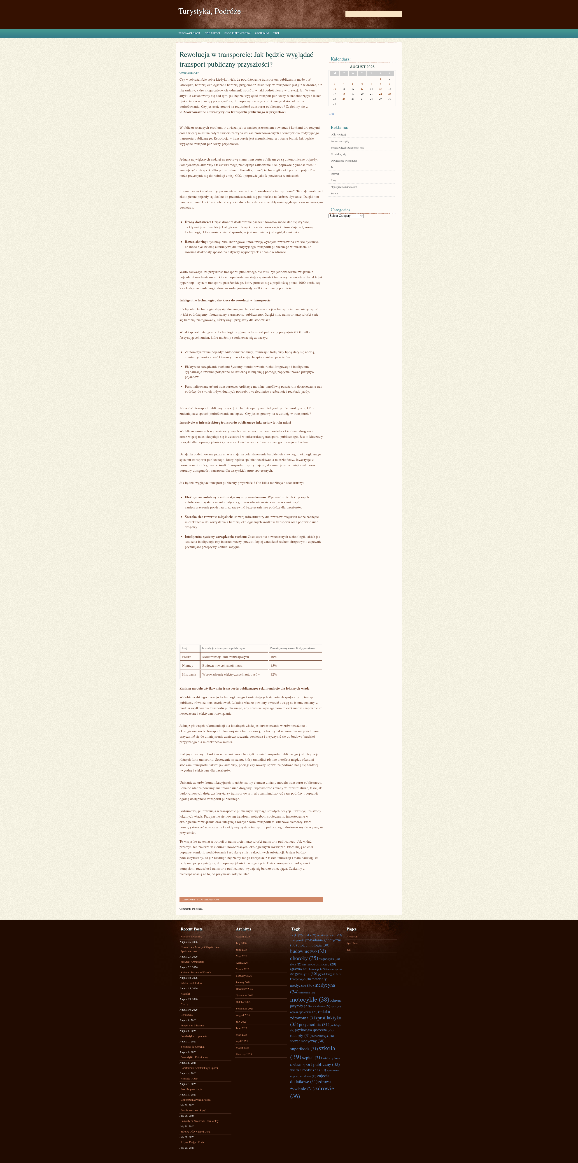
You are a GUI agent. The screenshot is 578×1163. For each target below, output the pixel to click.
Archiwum (262, 33)
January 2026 (243, 982)
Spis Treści (212, 33)
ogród (336, 1006)
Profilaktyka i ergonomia (194, 1036)
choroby (304, 958)
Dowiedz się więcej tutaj (344, 160)
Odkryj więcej (338, 134)
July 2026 (241, 943)
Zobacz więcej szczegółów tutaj (347, 147)
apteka (309, 935)
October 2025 (243, 1002)
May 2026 (241, 956)
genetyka (306, 973)
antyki (296, 935)
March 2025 (242, 1047)
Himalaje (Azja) (189, 1078)
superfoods (304, 1048)
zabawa (309, 1076)
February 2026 (244, 975)
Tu (332, 167)
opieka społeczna (303, 1012)
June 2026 (241, 949)
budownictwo (308, 951)
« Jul (331, 113)
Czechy (185, 1004)
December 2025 (244, 989)
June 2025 (241, 1028)
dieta (295, 964)
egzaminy (299, 969)
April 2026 (242, 962)
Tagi (276, 33)
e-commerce (323, 964)
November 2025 (244, 995)
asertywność (300, 940)
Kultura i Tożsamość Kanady (196, 972)
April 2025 (242, 1041)
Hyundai (185, 993)
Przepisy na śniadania (192, 1025)
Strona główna (189, 33)
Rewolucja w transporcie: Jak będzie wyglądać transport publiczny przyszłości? (246, 59)
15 (380, 88)
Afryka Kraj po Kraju (192, 1142)
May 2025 (241, 1034)
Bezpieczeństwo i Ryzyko (194, 1110)
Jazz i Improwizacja (191, 1089)
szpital (312, 1057)
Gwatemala (187, 1014)
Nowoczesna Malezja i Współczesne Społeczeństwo (200, 949)
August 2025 (243, 1015)
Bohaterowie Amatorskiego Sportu (199, 1068)
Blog (333, 180)
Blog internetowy (237, 33)
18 (344, 93)
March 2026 (242, 969)
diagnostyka (329, 959)
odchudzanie (320, 1006)
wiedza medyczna (308, 1069)
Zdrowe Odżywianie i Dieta (195, 1131)
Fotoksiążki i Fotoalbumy (194, 1057)
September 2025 (244, 1008)
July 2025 (241, 1021)
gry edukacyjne (329, 974)
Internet (335, 173)
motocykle (309, 999)
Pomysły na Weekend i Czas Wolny (200, 1121)
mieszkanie (307, 992)
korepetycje (300, 979)
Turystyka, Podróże (209, 11)
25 (344, 98)
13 (362, 88)
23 (389, 93)
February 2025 (244, 1054)
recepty (301, 1035)
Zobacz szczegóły (340, 141)
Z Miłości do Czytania (192, 1046)
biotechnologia (313, 945)
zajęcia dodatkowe (309, 1078)
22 (380, 93)
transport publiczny (317, 1064)
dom (306, 964)
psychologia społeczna (314, 1029)
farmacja (317, 969)
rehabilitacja (323, 1036)
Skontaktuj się (338, 154)
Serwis (334, 193)
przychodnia (314, 1024)
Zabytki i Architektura (192, 961)
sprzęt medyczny (307, 1040)
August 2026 (243, 936)
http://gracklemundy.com (344, 187)
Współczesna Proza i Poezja (195, 1099)
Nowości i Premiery (191, 936)
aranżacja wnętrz (329, 935)
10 (334, 88)
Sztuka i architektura (191, 983)
